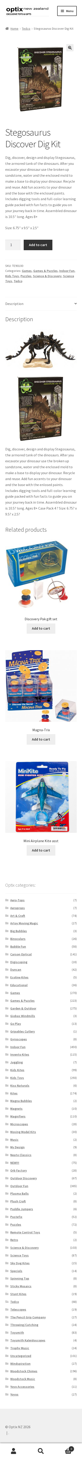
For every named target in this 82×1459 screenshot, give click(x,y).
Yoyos (14, 1394)
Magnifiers (18, 1116)
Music (14, 1140)
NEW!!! (14, 1163)
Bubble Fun (18, 946)
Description (14, 303)
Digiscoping (18, 962)
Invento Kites (19, 1054)
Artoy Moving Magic (24, 923)
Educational (19, 985)
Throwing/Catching (24, 1325)
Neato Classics (20, 1155)
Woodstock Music (22, 1379)
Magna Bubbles (21, 1101)
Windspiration (20, 1364)
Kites (14, 1093)
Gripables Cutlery (22, 1031)
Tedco (26, 28)
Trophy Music (19, 1348)
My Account (13, 1451)
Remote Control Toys (25, 1232)
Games (27, 271)
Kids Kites (17, 1070)
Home (14, 28)
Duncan (15, 969)
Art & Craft (17, 916)
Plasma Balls (19, 1193)
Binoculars (18, 939)
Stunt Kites (18, 1294)
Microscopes (19, 1124)
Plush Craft (18, 1201)
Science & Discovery (47, 276)
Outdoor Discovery (23, 1178)
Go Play (15, 1024)
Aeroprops (17, 908)
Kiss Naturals (19, 1085)
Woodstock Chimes (23, 1371)
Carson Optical (21, 954)
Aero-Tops (17, 900)
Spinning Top (19, 1278)
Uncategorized (20, 1356)
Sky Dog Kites (20, 1263)
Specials (16, 1271)
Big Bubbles (18, 931)
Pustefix (16, 1217)
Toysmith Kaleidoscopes (27, 1340)
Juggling (16, 1062)
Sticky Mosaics (20, 1286)
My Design (17, 1147)
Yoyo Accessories (22, 1387)
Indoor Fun (66, 271)
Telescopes (18, 1309)
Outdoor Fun (19, 1186)
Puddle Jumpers (21, 1209)
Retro (14, 1240)
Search (41, 1451)
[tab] (41, 304)
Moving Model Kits (23, 1132)
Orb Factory (18, 1170)
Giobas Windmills (22, 1016)
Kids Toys (12, 276)
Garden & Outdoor (23, 1008)
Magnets (16, 1109)
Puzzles (25, 276)
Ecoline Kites (19, 977)
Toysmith (17, 1332)
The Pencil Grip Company (28, 1317)
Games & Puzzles (45, 271)
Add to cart (38, 244)
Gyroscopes (18, 1039)
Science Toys (19, 1255)
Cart (63, 1447)
